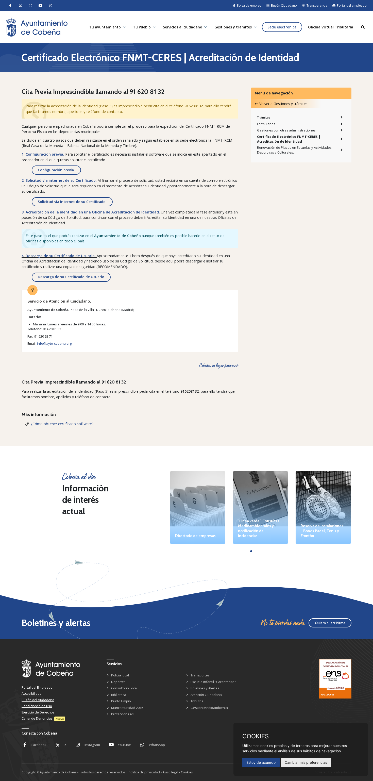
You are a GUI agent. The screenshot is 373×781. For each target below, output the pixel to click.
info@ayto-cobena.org (54, 343)
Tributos (197, 701)
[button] (251, 551)
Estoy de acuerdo (261, 762)
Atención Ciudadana (206, 694)
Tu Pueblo (142, 27)
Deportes (118, 681)
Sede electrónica (282, 27)
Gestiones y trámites (233, 27)
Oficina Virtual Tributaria (330, 27)
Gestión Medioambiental (210, 707)
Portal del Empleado (37, 687)
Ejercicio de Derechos (38, 712)
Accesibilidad (32, 693)
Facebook (38, 744)
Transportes (200, 675)
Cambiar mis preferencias (306, 762)
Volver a (283, 103)
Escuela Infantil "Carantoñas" (213, 681)
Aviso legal (170, 772)
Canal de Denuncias (37, 718)
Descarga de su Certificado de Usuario (71, 276)
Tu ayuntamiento (105, 27)
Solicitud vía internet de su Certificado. (72, 201)
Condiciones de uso (37, 706)
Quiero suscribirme (330, 623)
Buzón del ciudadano (38, 699)
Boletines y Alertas (205, 688)
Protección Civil (122, 714)
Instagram (92, 744)
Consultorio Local (124, 688)
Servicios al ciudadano (182, 27)
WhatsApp (157, 744)
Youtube (124, 744)
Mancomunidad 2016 (127, 707)
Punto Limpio (121, 701)
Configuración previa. (56, 170)
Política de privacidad (144, 772)
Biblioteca (118, 694)
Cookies (187, 772)
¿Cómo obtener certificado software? (62, 423)
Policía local (120, 675)
